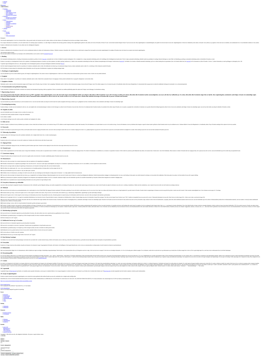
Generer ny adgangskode (6, 353)
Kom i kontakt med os (5, 284)
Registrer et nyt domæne (11, 17)
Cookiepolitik (6, 297)
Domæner (5, 16)
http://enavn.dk (13, 271)
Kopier (21, 353)
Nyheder (8, 24)
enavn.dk (44, 59)
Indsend (7, 341)
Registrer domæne (7, 312)
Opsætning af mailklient (11, 23)
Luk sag (2, 341)
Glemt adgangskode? (10, 35)
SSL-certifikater (9, 13)
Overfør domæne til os (11, 18)
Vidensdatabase (9, 21)
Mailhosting (8, 11)
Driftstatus (8, 22)
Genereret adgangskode (6, 350)
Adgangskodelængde (5, 347)
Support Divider (9, 26)
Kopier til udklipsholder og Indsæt (12, 354)
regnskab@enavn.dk (48, 53)
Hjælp (4, 20)
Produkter (5, 9)
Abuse (4, 300)
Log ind (7, 32)
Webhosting (8, 10)
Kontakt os (8, 27)
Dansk (4, 2)
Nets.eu (62, 63)
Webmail (5, 1)
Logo (4, 299)
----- (7, 34)
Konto (5, 30)
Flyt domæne (6, 314)
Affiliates (5, 28)
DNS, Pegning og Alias (11, 12)
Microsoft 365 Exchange (11, 15)
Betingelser (5, 294)
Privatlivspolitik (6, 295)
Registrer (8, 33)
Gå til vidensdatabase (5, 288)
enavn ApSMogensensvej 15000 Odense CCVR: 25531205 (6, 328)
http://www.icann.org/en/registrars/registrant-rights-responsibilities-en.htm (16, 281)
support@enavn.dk (42, 258)
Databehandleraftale (7, 298)
